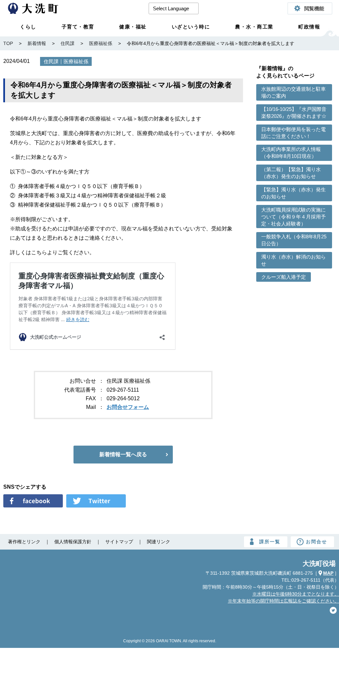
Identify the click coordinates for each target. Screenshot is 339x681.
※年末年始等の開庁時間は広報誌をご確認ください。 (283, 601)
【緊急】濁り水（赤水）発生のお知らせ (293, 193)
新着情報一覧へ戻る (123, 454)
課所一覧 (269, 541)
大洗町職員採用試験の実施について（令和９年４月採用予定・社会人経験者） (293, 216)
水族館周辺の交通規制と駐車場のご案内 (293, 92)
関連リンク (158, 541)
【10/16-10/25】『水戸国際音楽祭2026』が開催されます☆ (293, 112)
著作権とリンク (24, 541)
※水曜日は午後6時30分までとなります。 (295, 594)
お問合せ (316, 541)
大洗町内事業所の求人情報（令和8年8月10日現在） (291, 152)
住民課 (51, 61)
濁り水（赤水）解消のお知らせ (293, 260)
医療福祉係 (76, 61)
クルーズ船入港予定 (283, 277)
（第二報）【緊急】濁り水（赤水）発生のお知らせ (291, 173)
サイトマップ (119, 541)
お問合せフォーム (128, 407)
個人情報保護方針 (72, 541)
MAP (328, 573)
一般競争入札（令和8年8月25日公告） (293, 240)
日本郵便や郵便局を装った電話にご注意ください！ (293, 132)
